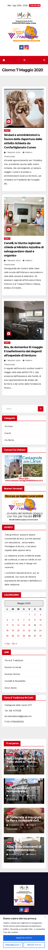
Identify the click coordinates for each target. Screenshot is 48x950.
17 (40, 625)
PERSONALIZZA (12, 945)
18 (7, 630)
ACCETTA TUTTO (24, 938)
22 (29, 630)
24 (40, 630)
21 (24, 630)
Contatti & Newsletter (15, 681)
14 (24, 625)
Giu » (14, 643)
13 (18, 625)
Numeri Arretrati (13, 667)
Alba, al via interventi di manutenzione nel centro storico (23, 850)
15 (29, 625)
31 (40, 635)
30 (35, 635)
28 (24, 635)
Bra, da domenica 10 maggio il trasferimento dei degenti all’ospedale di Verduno (23, 351)
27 (18, 635)
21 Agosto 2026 (17, 825)
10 (40, 620)
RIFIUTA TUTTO (34, 945)
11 (7, 625)
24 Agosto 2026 (17, 796)
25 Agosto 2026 (17, 766)
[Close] (45, 916)
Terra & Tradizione (14, 660)
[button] (44, 60)
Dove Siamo (11, 688)
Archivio (9, 426)
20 (18, 630)
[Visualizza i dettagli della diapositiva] (24, 468)
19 (13, 630)
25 (7, 635)
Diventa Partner (12, 674)
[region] (24, 932)
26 (13, 635)
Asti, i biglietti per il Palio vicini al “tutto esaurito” (20, 762)
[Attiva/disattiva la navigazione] (24, 60)
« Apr (7, 643)
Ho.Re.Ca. (9, 440)
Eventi (7, 130)
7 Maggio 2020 (13, 152)
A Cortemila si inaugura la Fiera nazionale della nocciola (23, 820)
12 (13, 625)
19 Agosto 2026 (17, 854)
